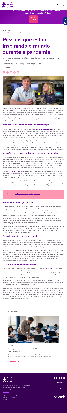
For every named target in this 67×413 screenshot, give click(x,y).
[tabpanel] (33, 340)
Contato (60, 391)
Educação (6, 68)
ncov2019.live (49, 269)
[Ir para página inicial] (7, 5)
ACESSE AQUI (33, 18)
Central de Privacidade (35, 406)
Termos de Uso (47, 406)
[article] (33, 203)
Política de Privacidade (58, 406)
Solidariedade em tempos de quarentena (27, 194)
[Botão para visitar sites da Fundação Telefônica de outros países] (63, 4)
